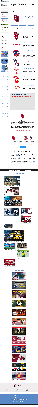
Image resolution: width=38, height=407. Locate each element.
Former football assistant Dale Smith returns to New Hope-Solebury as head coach (4, 31)
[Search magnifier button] (36, 1)
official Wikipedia (17, 155)
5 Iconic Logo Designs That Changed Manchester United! (18, 380)
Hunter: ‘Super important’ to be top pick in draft (4, 40)
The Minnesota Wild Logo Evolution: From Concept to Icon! (18, 280)
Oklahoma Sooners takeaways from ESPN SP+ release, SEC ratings (4, 37)
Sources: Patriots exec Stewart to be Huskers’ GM (4, 43)
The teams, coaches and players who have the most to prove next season (4, 34)
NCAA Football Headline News (4, 28)
